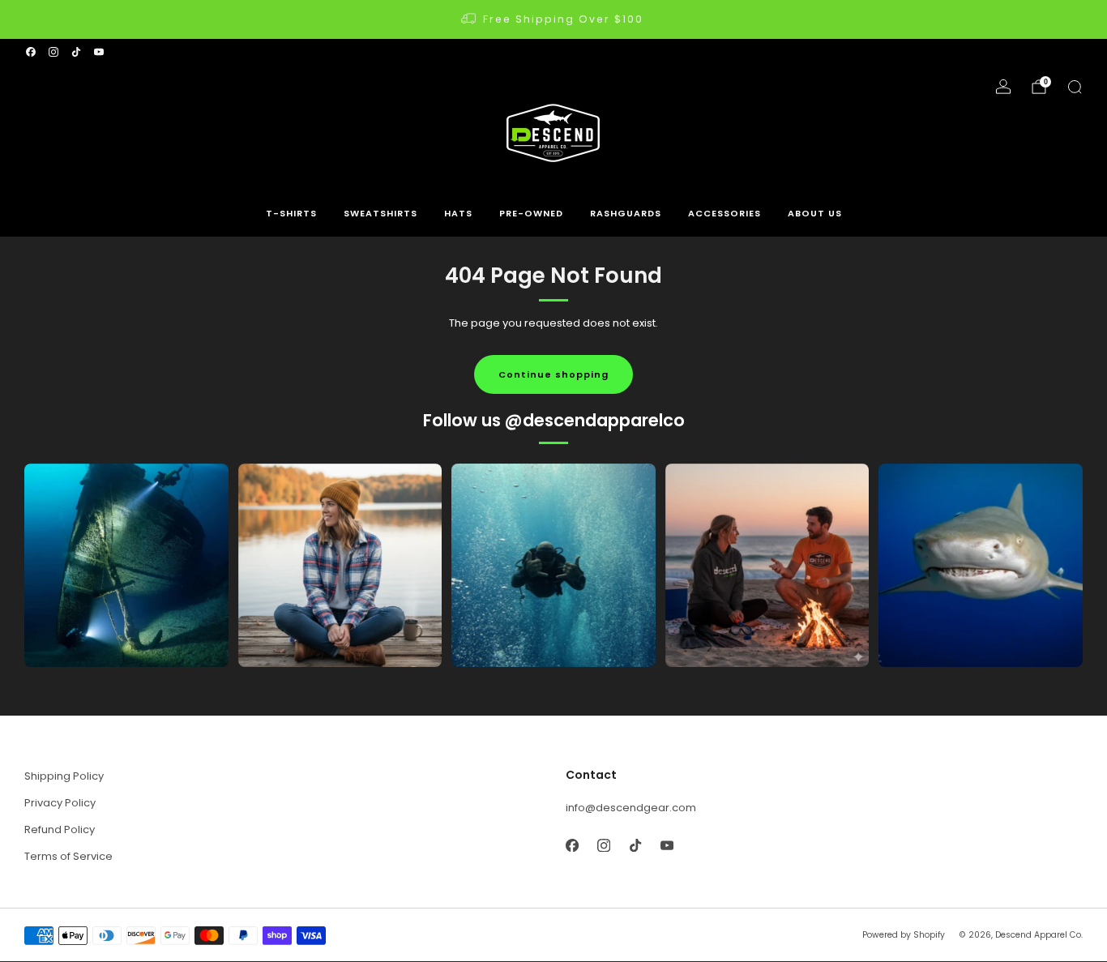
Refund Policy (59, 829)
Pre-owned (531, 213)
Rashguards (625, 213)
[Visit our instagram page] (53, 52)
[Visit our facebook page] (30, 52)
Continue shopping (553, 374)
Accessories (724, 213)
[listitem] (553, 19)
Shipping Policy (64, 776)
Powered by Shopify (903, 935)
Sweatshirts (380, 213)
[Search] (1074, 87)
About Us (815, 213)
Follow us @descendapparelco (554, 420)
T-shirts (291, 213)
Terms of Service (68, 856)
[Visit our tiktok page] (76, 52)
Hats (458, 213)
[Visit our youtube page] (99, 52)
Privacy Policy (60, 802)
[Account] (1003, 87)
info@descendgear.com (631, 807)
